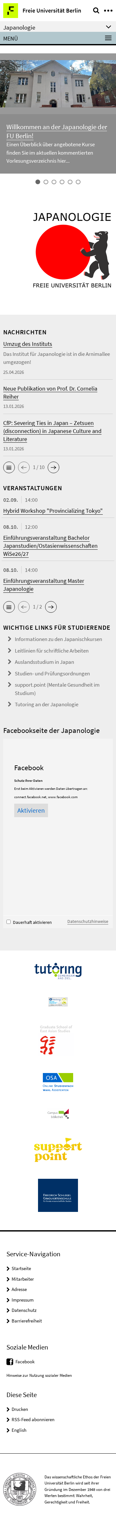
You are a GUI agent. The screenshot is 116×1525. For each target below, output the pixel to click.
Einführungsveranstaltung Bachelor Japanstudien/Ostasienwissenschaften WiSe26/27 (50, 545)
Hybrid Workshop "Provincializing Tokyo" (53, 510)
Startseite (21, 1268)
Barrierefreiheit (27, 1321)
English (19, 1430)
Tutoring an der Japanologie (46, 704)
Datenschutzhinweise (87, 921)
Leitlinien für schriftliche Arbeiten (52, 650)
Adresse (19, 1289)
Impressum (23, 1300)
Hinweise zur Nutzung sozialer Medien (39, 1375)
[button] (9, 467)
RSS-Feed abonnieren (33, 1419)
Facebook (24, 1361)
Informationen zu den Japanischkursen (58, 639)
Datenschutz (24, 1310)
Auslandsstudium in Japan (44, 661)
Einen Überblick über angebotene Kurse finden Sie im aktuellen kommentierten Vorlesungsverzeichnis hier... (50, 152)
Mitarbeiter (23, 1279)
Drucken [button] (20, 1409)
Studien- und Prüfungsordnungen (52, 673)
